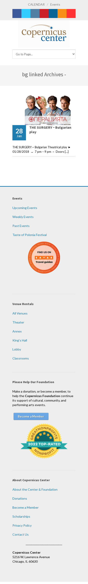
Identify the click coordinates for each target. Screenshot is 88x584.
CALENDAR (36, 4)
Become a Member (25, 507)
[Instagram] (34, 13)
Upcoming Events (24, 208)
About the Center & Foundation (35, 489)
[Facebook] (16, 13)
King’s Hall (19, 340)
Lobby (16, 349)
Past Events (21, 226)
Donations (19, 498)
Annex (17, 331)
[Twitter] (25, 13)
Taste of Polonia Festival (29, 235)
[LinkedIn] (53, 13)
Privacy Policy (22, 525)
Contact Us (20, 534)
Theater (18, 322)
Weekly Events (23, 217)
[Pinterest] (44, 13)
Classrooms (20, 358)
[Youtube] (71, 13)
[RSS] (62, 13)
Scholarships (21, 516)
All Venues (20, 313)
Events (55, 4)
